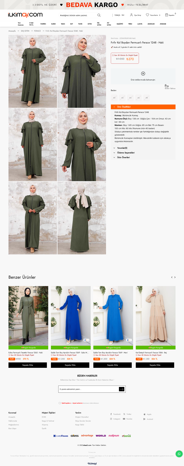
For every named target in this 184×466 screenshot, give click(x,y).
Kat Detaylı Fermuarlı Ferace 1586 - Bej (151, 352)
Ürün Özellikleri (124, 106)
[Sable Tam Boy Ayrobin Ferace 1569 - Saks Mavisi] (71, 316)
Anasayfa (11, 417)
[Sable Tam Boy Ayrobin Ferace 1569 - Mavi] (113, 316)
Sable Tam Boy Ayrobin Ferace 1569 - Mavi (110, 352)
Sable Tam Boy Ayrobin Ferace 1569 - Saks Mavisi (70, 352)
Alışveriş (45, 425)
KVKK (44, 417)
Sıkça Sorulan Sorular (83, 421)
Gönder (121, 389)
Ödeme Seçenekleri (126, 152)
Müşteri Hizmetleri (82, 417)
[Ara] (99, 15)
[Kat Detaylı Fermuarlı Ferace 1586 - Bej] (156, 316)
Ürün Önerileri (123, 157)
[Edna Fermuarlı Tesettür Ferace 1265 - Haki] (28, 316)
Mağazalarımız (13, 425)
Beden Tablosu (170, 88)
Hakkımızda (12, 421)
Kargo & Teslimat (48, 421)
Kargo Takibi (79, 425)
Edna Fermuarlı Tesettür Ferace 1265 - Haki (25, 352)
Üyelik (44, 428)
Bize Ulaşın (12, 428)
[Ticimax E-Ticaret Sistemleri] (92, 463)
